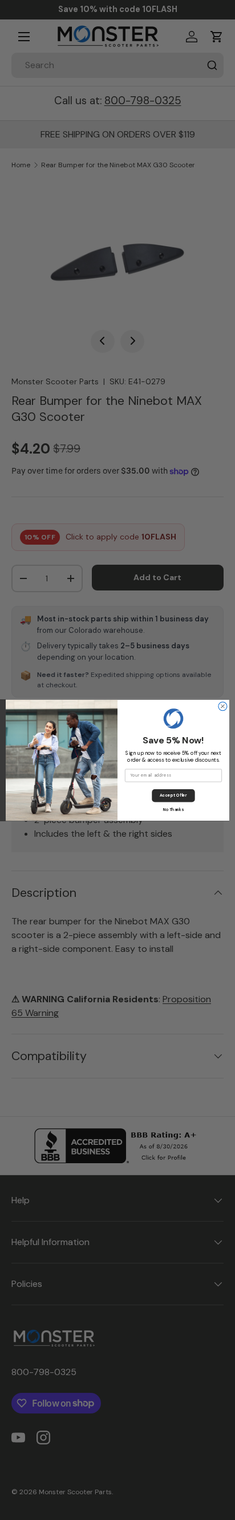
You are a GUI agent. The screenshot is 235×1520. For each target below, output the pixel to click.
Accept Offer (173, 795)
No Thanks (173, 809)
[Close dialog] (222, 706)
